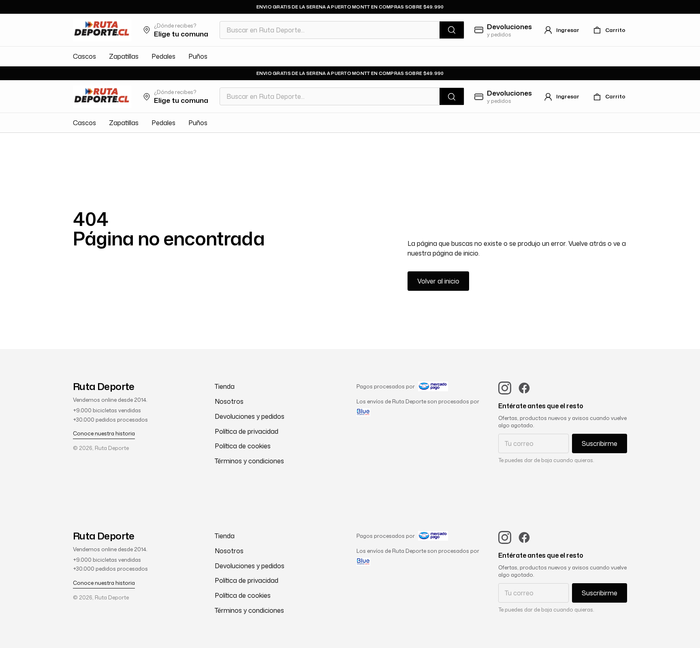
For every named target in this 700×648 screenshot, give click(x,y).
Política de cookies (243, 445)
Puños (197, 56)
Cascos (84, 56)
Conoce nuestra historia (104, 433)
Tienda (225, 386)
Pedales (163, 56)
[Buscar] (452, 29)
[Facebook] (524, 388)
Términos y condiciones (249, 460)
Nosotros (229, 401)
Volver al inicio (438, 281)
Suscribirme (599, 443)
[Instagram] (504, 388)
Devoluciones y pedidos (249, 416)
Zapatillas (124, 56)
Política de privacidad (246, 431)
